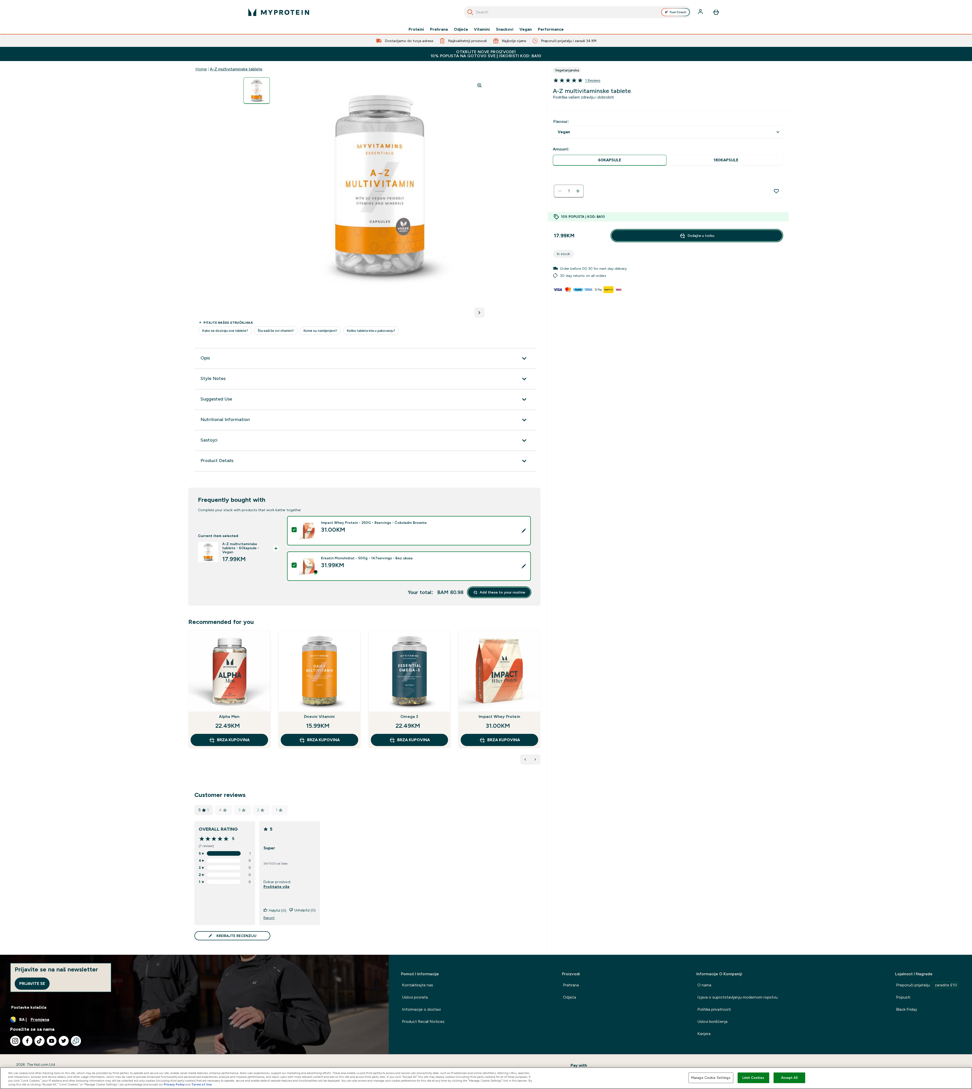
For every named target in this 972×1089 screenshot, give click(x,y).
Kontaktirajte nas (417, 985)
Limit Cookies (753, 1078)
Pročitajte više (277, 887)
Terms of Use (201, 1084)
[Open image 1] (257, 90)
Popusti (903, 997)
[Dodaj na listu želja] (776, 191)
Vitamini (482, 29)
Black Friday (906, 1009)
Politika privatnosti (714, 1009)
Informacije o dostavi (421, 1009)
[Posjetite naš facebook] (27, 1041)
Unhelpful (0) (305, 910)
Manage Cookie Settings (711, 1078)
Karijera (704, 1033)
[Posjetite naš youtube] (52, 1041)
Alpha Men (229, 716)
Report (269, 918)
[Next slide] (539, 700)
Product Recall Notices (423, 1021)
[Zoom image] (479, 85)
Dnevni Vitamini (319, 716)
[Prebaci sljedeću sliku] (479, 313)
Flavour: (561, 121)
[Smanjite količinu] (559, 191)
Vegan (525, 29)
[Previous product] (525, 759)
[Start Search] (470, 12)
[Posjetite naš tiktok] (39, 1041)
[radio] (609, 160)
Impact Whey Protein (499, 716)
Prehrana (439, 29)
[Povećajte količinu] (577, 191)
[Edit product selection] (523, 530)
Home (201, 69)
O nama (704, 985)
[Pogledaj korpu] (716, 12)
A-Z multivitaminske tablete (236, 69)
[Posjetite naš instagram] (15, 1041)
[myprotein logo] (278, 12)
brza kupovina (233, 740)
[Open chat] (76, 1041)
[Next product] (535, 759)
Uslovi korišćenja (712, 1021)
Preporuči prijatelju (926, 985)
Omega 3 (409, 716)
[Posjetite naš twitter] (64, 1041)
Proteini (416, 29)
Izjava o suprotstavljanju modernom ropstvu (737, 997)
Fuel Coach (678, 12)
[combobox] (577, 12)
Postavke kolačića (28, 1007)
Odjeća (461, 29)
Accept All (789, 1078)
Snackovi (504, 29)
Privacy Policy (174, 1084)
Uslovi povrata (415, 997)
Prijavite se (32, 983)
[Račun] (700, 12)
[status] (568, 191)
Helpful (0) (277, 910)
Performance (551, 29)
